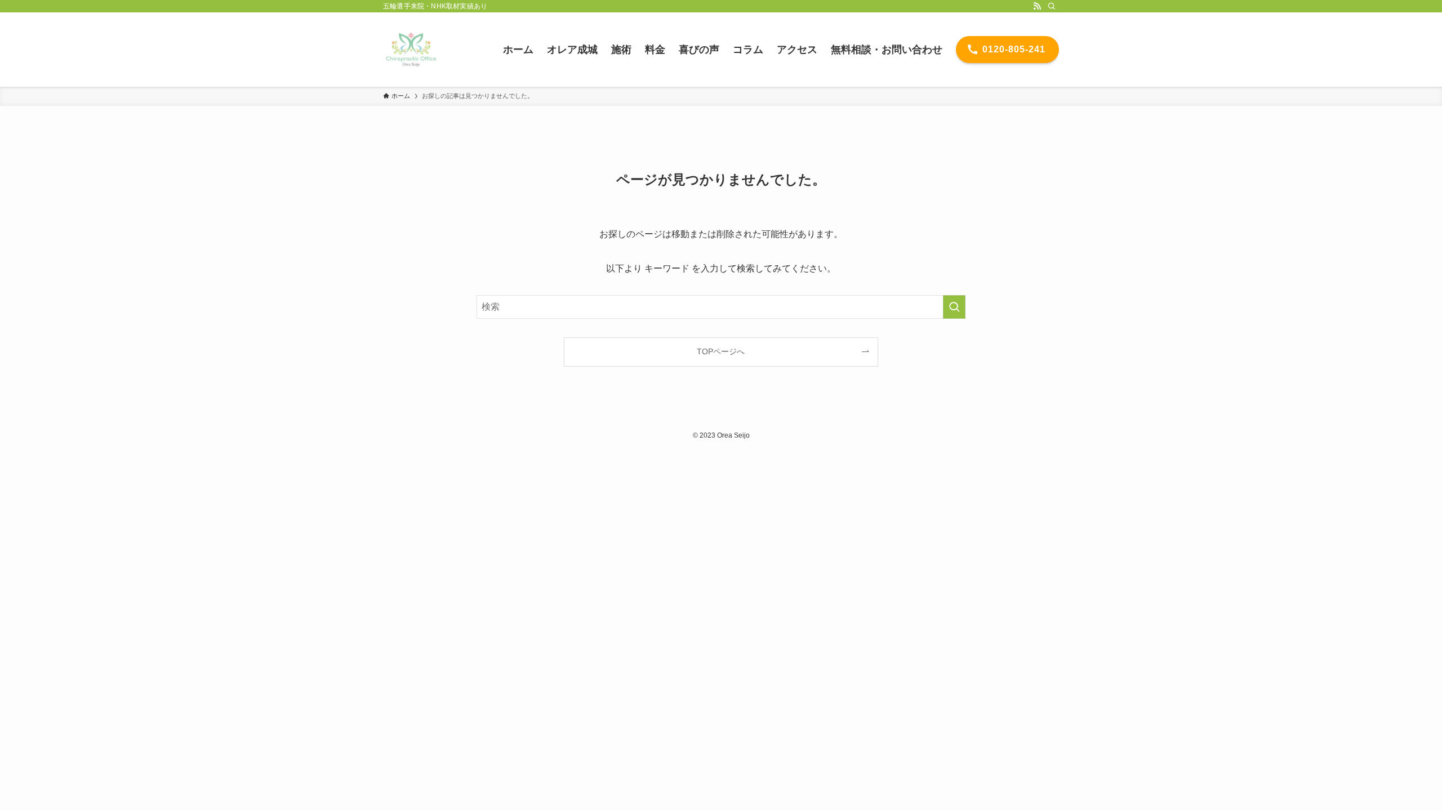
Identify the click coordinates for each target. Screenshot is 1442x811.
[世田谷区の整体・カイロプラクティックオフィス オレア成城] (411, 49)
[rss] (1037, 6)
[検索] (1051, 6)
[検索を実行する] (954, 307)
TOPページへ (721, 351)
